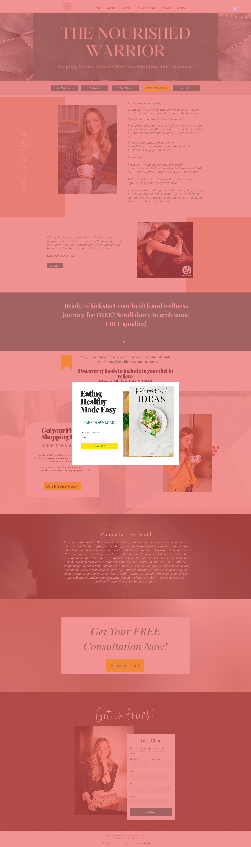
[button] (235, 9)
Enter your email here (91, 432)
